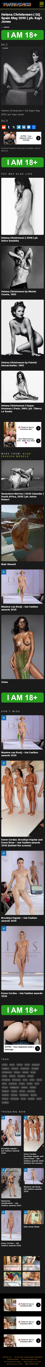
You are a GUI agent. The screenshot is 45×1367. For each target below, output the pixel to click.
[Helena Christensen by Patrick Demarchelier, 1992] (22, 329)
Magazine (15, 1087)
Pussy (15, 1095)
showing (15, 1099)
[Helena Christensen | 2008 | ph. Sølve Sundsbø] (22, 206)
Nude (15, 1091)
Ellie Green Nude (31, 1227)
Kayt (38, 148)
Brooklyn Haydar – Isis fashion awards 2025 (10, 1150)
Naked (6, 1091)
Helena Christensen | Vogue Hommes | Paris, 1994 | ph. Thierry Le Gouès (21, 408)
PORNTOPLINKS (12, 1359)
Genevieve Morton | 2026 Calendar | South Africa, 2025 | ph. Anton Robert (22, 496)
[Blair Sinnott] (22, 533)
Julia (22, 1084)
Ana (12, 1065)
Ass (27, 1065)
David (26, 1072)
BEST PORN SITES (31, 1364)
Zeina (4, 682)
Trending (3, 572)
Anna (20, 1065)
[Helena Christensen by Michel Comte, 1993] (22, 267)
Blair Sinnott (8, 564)
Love (5, 1087)
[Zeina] (22, 647)
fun (26, 1080)
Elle (5, 1076)
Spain (5, 151)
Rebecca (24, 1095)
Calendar (25, 1068)
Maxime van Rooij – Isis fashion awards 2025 (33, 1189)
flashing (7, 1080)
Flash (31, 1076)
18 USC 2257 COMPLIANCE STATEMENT (28, 1357)
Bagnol (6, 1068)
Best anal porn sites (14, 1364)
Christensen (9, 148)
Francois (17, 1080)
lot (37, 1084)
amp (5, 1065)
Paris (23, 1091)
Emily (13, 1076)
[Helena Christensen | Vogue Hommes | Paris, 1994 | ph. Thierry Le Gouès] (22, 387)
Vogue (6, 1102)
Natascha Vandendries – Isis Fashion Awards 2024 (11, 1203)
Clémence (7, 1072)
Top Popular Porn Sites (12, 1362)
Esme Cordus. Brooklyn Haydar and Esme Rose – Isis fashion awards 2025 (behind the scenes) (21, 842)
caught (35, 1068)
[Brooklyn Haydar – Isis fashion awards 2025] (22, 883)
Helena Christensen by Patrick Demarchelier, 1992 (19, 364)
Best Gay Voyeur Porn (30, 1359)
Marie (25, 1087)
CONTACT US (7, 1357)
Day (33, 1072)
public (6, 1095)
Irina (40, 1080)
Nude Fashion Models (16, 455)
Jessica (13, 1084)
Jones (31, 148)
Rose (34, 1095)
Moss (34, 1087)
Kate (30, 1084)
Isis (5, 1084)
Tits (24, 1099)
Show (6, 1099)
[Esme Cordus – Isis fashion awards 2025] (22, 958)
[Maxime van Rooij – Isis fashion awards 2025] (22, 586)
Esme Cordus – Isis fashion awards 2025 (11, 1244)
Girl (32, 1080)
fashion (22, 1076)
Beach (15, 1068)
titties (32, 1099)
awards (36, 1065)
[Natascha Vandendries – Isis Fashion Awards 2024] (11, 1183)
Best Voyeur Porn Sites (32, 1362)
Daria (18, 1072)
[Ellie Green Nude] (34, 1217)
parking (31, 1091)
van (39, 1099)
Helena (21, 148)
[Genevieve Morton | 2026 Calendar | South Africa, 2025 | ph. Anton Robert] (22, 475)
